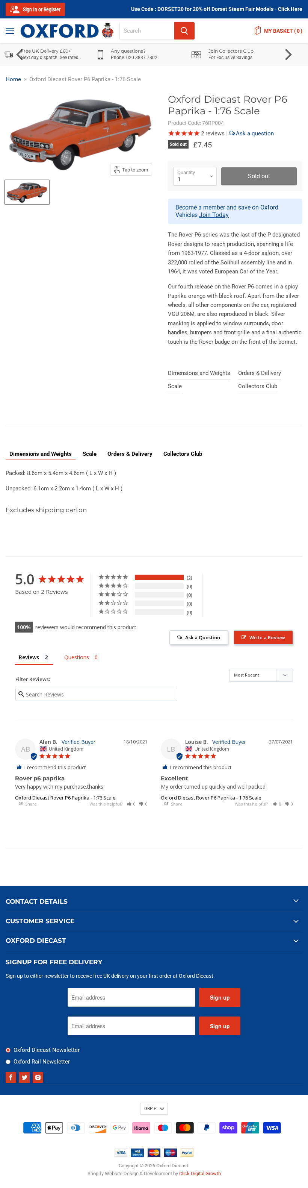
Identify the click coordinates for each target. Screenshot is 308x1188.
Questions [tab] (76, 657)
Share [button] (30, 804)
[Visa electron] (137, 1155)
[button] (131, 804)
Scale (175, 386)
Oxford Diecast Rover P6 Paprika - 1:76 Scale (65, 797)
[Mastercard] (154, 1155)
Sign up (220, 997)
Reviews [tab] (29, 657)
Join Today (214, 214)
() (283, 31)
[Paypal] (187, 1155)
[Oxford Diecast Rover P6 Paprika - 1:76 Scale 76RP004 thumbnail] (27, 192)
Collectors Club (257, 386)
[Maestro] (170, 1155)
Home (13, 79)
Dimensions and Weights (199, 373)
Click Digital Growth (200, 1173)
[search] (147, 30)
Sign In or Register (41, 9)
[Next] (287, 54)
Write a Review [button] (267, 637)
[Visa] (121, 1155)
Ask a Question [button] (202, 637)
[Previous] (20, 54)
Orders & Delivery (259, 373)
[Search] (184, 30)
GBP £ (150, 1108)
